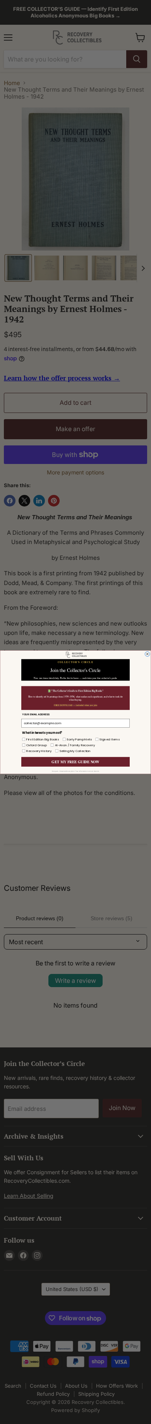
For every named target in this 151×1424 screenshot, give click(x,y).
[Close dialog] (147, 653)
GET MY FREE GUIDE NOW (75, 761)
